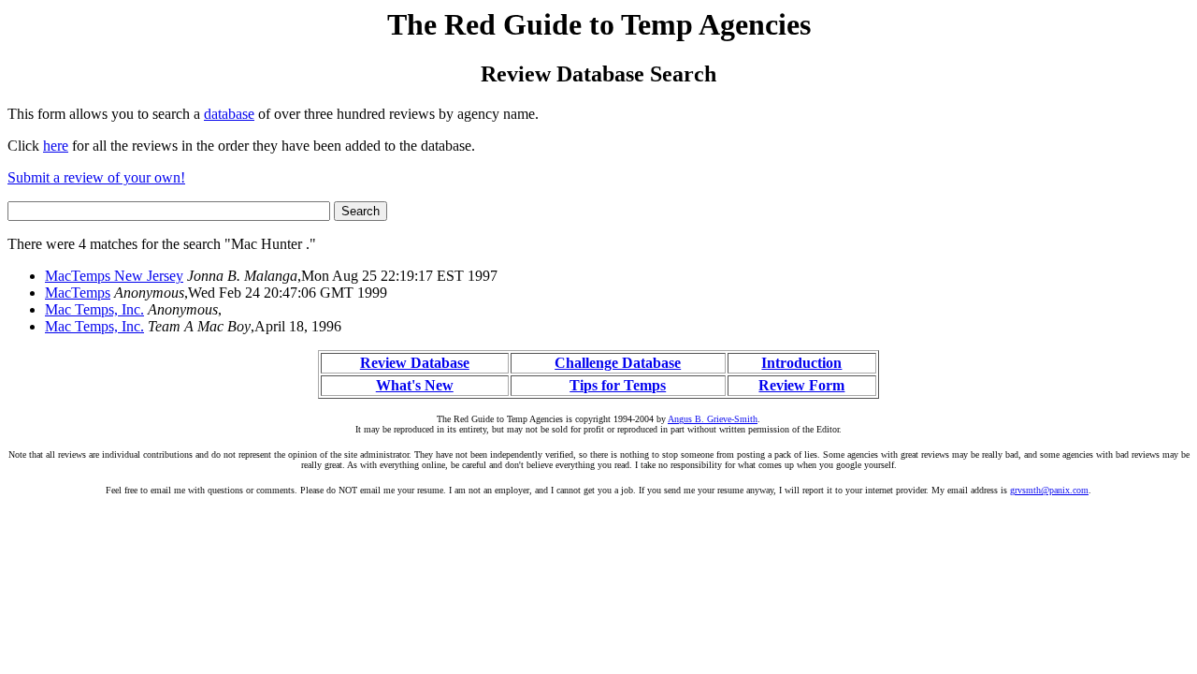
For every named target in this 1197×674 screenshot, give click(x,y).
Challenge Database (618, 363)
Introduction (801, 363)
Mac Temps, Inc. (94, 309)
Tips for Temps (618, 385)
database (229, 114)
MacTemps (77, 292)
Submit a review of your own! (96, 177)
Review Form (801, 385)
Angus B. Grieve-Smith (712, 419)
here (55, 146)
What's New (415, 385)
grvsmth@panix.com (1049, 490)
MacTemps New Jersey (114, 276)
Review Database (414, 363)
